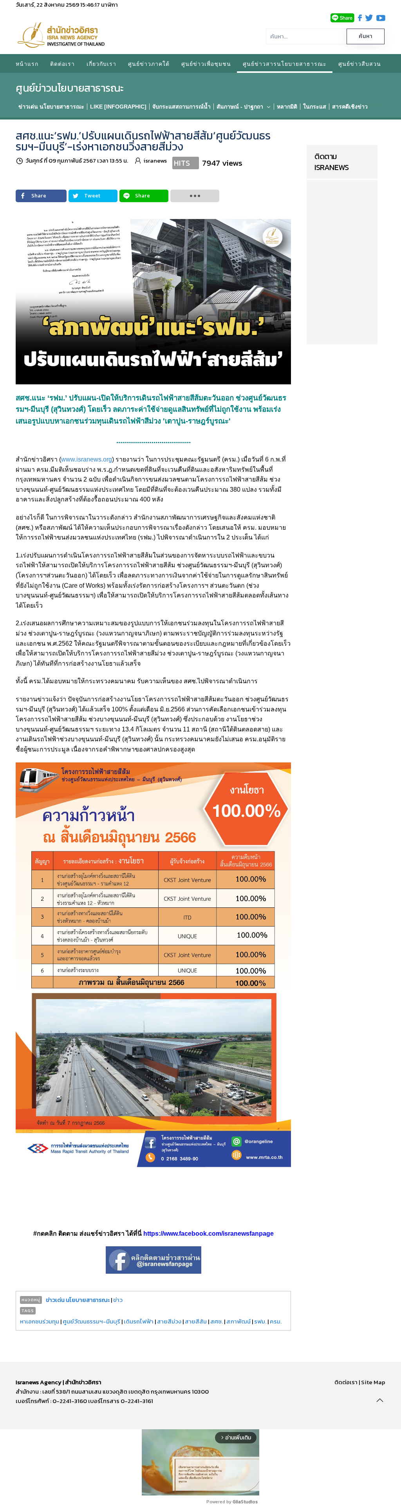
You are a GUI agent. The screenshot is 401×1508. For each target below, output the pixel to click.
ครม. (276, 1321)
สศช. (216, 1321)
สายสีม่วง (169, 1321)
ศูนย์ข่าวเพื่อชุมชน (206, 63)
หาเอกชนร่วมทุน (39, 1321)
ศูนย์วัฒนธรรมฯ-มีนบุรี (91, 1321)
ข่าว (118, 1299)
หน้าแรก (27, 63)
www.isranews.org (86, 459)
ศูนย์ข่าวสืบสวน (359, 63)
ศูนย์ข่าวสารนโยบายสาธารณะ (285, 63)
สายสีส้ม (196, 1321)
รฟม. (260, 1321)
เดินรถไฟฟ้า (139, 1321)
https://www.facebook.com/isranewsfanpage (208, 1233)
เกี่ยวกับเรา (101, 63)
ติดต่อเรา (62, 63)
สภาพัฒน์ (238, 1321)
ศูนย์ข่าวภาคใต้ (149, 63)
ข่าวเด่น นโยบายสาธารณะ (78, 1299)
